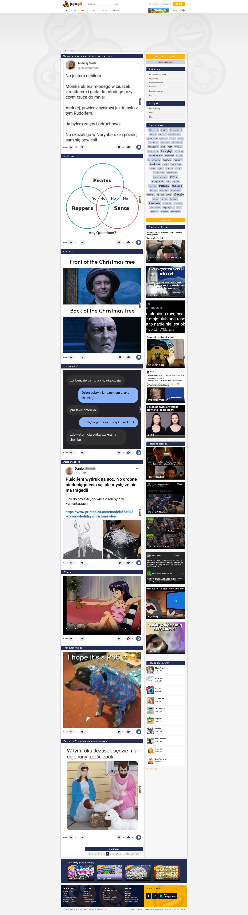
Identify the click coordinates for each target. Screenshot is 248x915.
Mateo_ (158, 728)
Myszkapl (160, 668)
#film (155, 199)
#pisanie (174, 199)
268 (137, 854)
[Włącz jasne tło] (180, 10)
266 (127, 854)
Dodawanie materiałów (110, 897)
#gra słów (177, 203)
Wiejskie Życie (87, 895)
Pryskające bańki (68, 899)
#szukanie (175, 211)
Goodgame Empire (88, 899)
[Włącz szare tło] (182, 10)
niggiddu (159, 678)
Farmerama (86, 891)
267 (132, 854)
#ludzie (179, 194)
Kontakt (127, 891)
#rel (169, 181)
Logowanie (106, 895)
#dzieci (164, 130)
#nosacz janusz (160, 177)
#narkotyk (169, 156)
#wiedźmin (153, 151)
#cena (179, 156)
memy (73, 50)
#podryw (152, 186)
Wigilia (67, 571)
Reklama (128, 893)
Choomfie (159, 698)
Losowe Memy (165, 220)
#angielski (158, 181)
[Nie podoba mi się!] (85, 147)
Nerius (158, 688)
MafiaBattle (86, 893)
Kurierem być (70, 366)
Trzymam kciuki (72, 647)
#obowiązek (175, 164)
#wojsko (179, 147)
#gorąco (162, 134)
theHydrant (160, 738)
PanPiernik (160, 759)
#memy (163, 199)
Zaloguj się (156, 4)
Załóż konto (167, 4)
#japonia (167, 203)
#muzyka (179, 151)
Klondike (85, 897)
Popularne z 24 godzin (157, 74)
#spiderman (155, 207)
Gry (74, 10)
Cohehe (158, 749)
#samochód (158, 172)
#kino (172, 138)
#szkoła (155, 164)
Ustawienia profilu (108, 899)
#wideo (164, 185)
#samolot (164, 190)
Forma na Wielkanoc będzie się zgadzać (85, 740)
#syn (179, 207)
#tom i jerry (153, 147)
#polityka (167, 160)
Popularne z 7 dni (155, 78)
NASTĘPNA (114, 849)
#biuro (178, 168)
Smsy (65, 895)
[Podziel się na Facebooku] (139, 147)
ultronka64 (160, 708)
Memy (83, 10)
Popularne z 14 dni (156, 83)
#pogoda (155, 211)
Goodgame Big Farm (89, 901)
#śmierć (169, 168)
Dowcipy (103, 10)
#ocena (153, 190)
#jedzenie (165, 142)
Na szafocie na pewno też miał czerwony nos (87, 56)
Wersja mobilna (68, 891)
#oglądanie (177, 142)
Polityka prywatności (131, 897)
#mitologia (175, 190)
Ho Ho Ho (68, 156)
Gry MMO (87, 889)
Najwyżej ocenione (156, 91)
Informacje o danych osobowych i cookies (131, 900)
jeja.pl (66, 50)
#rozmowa (153, 142)
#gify (173, 177)
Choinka (68, 251)
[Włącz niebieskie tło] (183, 10)
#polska (176, 185)
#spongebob (168, 207)
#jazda (180, 138)
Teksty (65, 893)
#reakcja (151, 195)
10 (117, 854)
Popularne (153, 87)
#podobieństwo (164, 195)
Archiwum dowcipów (69, 897)
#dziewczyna (154, 160)
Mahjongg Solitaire (69, 901)
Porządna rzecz (71, 461)
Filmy (93, 10)
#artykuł (163, 138)
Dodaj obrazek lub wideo (165, 56)
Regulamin (128, 895)
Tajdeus (158, 718)
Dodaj (179, 4)
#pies (160, 168)
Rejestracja (106, 893)
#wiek (165, 164)
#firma (152, 168)
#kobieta (154, 203)
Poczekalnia (165, 62)
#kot (163, 147)
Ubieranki (115, 10)
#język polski (176, 130)
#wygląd (166, 151)
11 (120, 854)
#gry (169, 146)
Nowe (151, 95)
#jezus (153, 134)
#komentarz (172, 172)
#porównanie (174, 134)
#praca (176, 181)
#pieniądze (152, 138)
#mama (164, 211)
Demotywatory (154, 109)
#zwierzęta (155, 155)
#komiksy (178, 160)
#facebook (153, 130)
